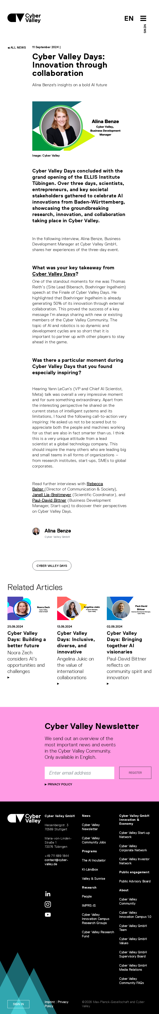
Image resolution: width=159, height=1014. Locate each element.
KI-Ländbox (90, 869)
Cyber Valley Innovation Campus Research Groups (95, 919)
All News (18, 47)
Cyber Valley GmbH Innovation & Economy (134, 819)
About (124, 890)
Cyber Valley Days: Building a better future (26, 639)
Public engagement (134, 872)
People (87, 896)
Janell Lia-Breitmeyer (51, 494)
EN (129, 18)
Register (135, 772)
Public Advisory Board (135, 881)
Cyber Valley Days (53, 274)
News (145, 28)
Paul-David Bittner (49, 500)
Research (89, 887)
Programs (89, 851)
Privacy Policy (59, 784)
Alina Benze (58, 530)
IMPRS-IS (89, 905)
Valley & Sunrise (93, 878)
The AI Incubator (94, 860)
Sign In (18, 1004)
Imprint (50, 1002)
